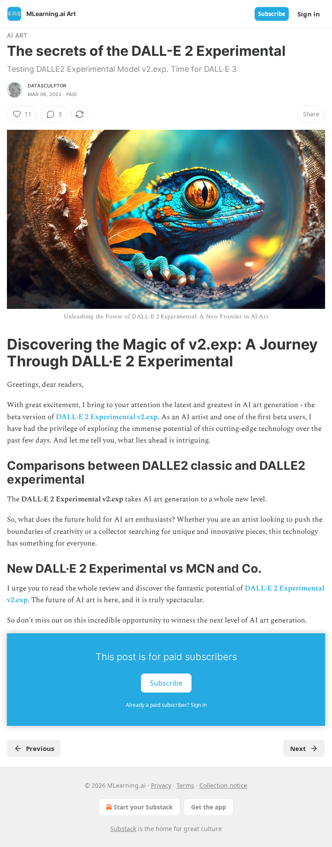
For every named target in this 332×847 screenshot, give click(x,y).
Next (298, 748)
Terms (185, 785)
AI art (17, 35)
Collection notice (223, 785)
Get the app (208, 807)
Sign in (308, 14)
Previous (40, 748)
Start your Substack (143, 807)
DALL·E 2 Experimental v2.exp (107, 417)
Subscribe (271, 14)
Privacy (161, 785)
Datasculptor (47, 86)
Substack (123, 829)
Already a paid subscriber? (166, 705)
